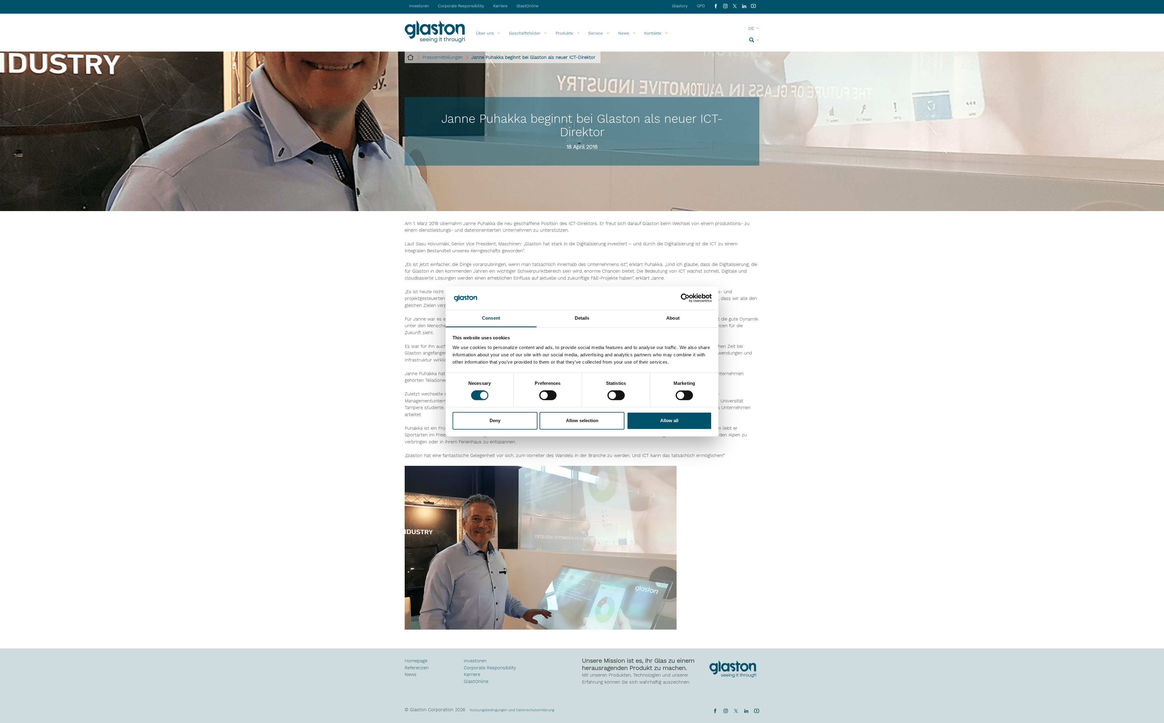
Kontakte (652, 33)
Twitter (736, 711)
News (410, 674)
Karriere (500, 6)
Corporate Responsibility (461, 6)
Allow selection (582, 420)
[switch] (548, 396)
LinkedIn (744, 6)
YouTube (753, 6)
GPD (701, 6)
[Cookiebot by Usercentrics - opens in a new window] (685, 298)
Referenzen (417, 668)
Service (595, 33)
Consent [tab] (491, 318)
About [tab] (673, 318)
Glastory (680, 6)
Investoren (419, 6)
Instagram (725, 6)
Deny (495, 420)
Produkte (564, 33)
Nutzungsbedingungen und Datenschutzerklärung (512, 710)
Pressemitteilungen (443, 57)
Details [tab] (582, 318)
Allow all (669, 420)
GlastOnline (527, 6)
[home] (410, 57)
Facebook (716, 6)
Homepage (416, 661)
